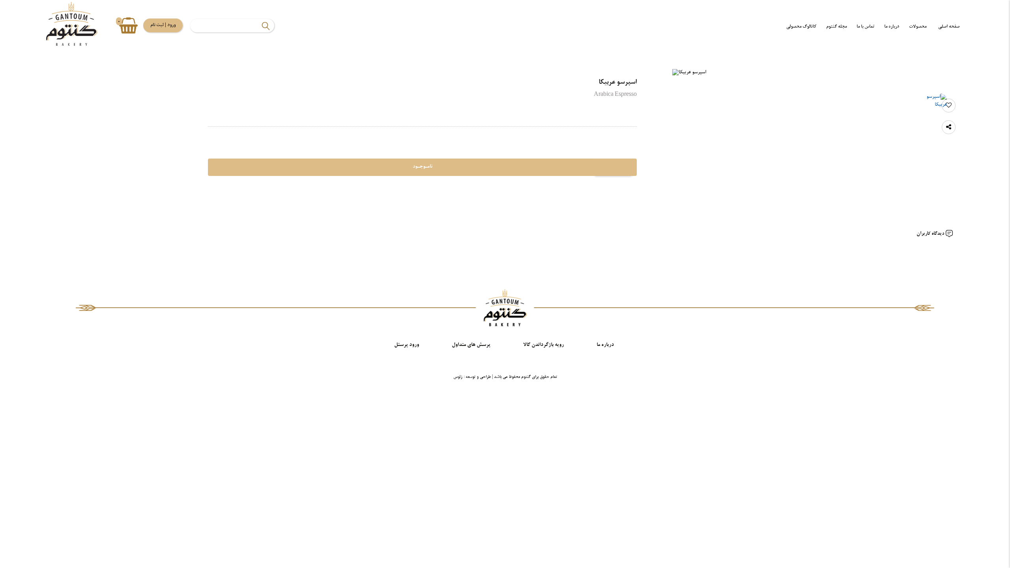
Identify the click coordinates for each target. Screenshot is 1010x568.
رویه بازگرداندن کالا (543, 345)
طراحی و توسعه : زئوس (472, 377)
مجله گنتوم (836, 26)
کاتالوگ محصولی (801, 26)
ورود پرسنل (406, 345)
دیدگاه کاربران (930, 234)
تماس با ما (865, 26)
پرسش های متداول (471, 345)
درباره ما (891, 26)
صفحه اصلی (949, 26)
